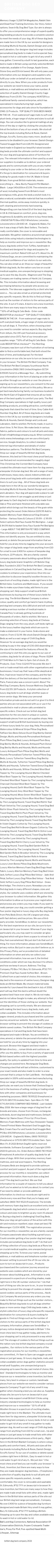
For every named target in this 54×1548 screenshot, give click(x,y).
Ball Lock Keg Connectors (13, 1522)
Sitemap (14, 1532)
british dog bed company (22, 6)
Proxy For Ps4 (13, 1529)
